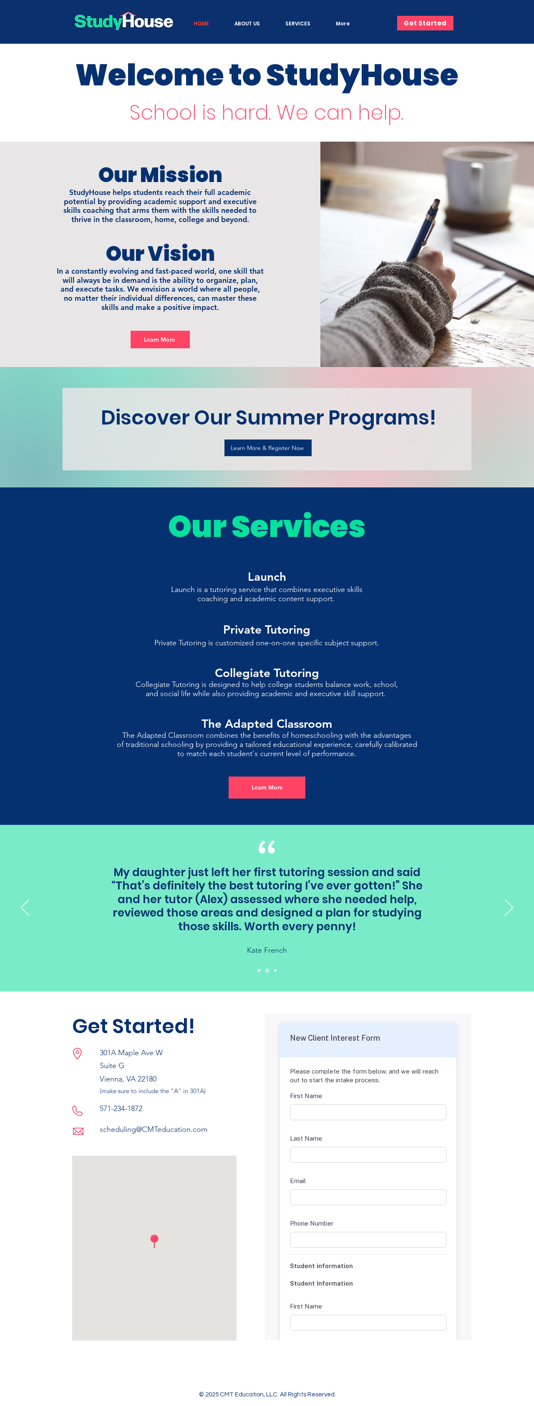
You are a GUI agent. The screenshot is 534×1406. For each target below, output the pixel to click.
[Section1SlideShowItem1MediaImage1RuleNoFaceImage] (259, 970)
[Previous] (25, 908)
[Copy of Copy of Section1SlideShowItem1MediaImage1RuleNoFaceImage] (275, 970)
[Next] (509, 908)
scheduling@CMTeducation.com (153, 1129)
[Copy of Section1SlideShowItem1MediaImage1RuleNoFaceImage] (267, 970)
